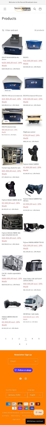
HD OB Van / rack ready (31, 314)
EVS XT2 (25, 57)
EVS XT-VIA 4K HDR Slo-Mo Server (10, 58)
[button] (5, 9)
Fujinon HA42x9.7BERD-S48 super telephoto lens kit (11, 234)
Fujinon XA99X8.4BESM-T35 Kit (33, 242)
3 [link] (25, 339)
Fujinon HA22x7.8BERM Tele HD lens (32, 200)
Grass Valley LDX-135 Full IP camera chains (32, 280)
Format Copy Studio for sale (11, 168)
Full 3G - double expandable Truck (11, 274)
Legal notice (16, 419)
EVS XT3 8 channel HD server (32, 96)
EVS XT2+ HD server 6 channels (12, 96)
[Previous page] (6, 338)
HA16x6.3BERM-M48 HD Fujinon (9, 318)
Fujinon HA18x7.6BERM (31, 164)
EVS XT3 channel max (9, 127)
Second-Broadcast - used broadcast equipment (22, 412)
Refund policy (15, 416)
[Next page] (26, 344)
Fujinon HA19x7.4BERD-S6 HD (12, 200)
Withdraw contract (35, 421)
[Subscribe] (35, 361)
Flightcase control (29, 132)
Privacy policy (26, 416)
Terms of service (38, 416)
